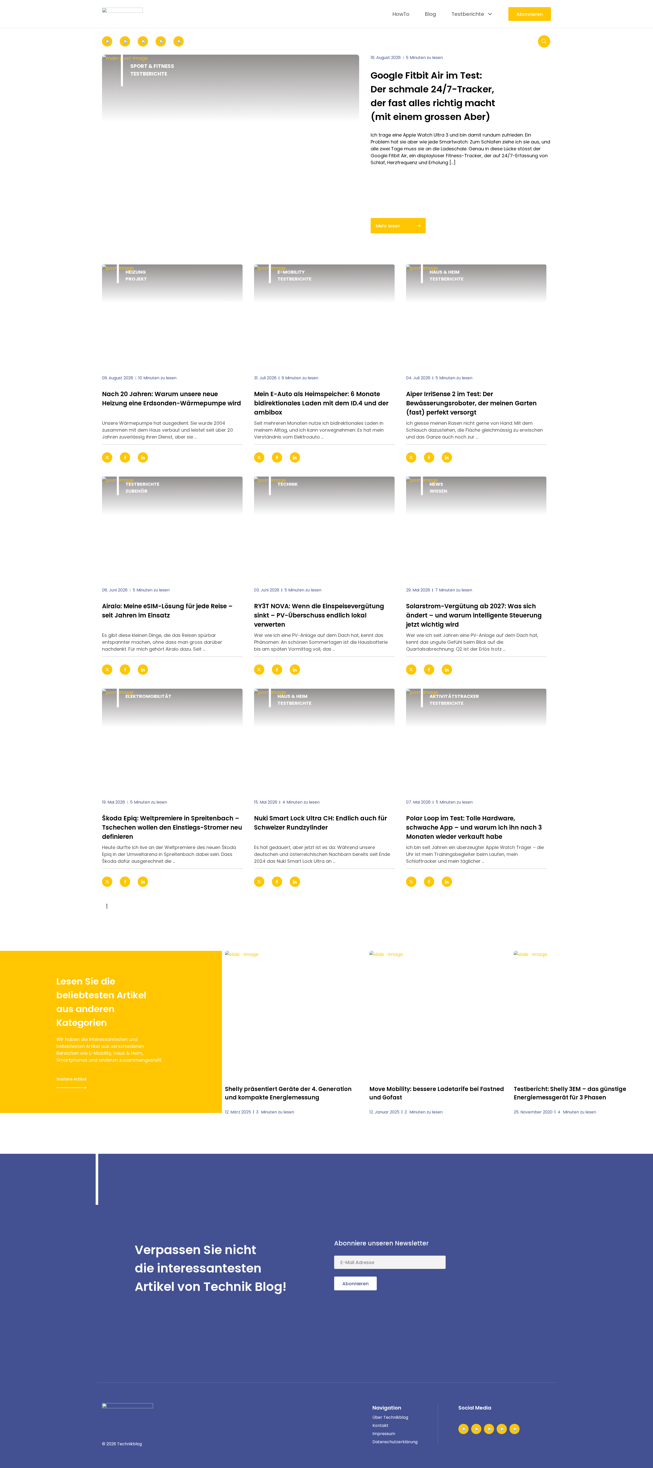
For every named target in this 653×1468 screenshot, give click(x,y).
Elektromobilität (148, 696)
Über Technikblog (390, 1417)
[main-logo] (122, 14)
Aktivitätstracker (454, 696)
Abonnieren (530, 14)
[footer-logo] (127, 1410)
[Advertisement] (512, 1268)
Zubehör (136, 491)
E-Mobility (291, 272)
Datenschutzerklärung (395, 1442)
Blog (430, 14)
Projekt (136, 279)
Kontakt (380, 1425)
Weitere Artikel (71, 1079)
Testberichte (467, 14)
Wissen (438, 491)
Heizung (135, 272)
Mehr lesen (388, 226)
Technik (288, 484)
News (436, 484)
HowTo (400, 14)
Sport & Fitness (152, 66)
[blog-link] (172, 315)
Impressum (383, 1434)
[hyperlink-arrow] (232, 457)
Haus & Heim (444, 272)
